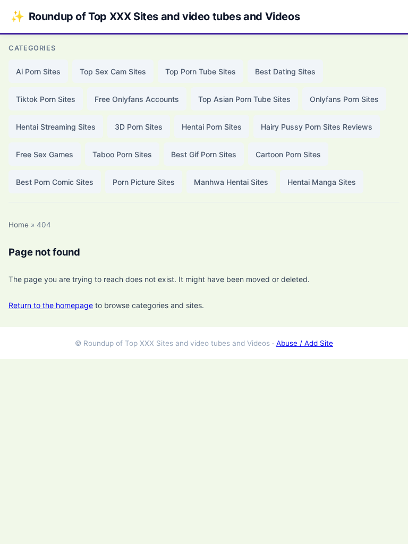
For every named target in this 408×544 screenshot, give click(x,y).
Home (18, 224)
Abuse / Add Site (304, 343)
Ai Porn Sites (38, 71)
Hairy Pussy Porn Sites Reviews (316, 126)
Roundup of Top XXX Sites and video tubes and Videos (155, 16)
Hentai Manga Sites (321, 181)
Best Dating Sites (285, 71)
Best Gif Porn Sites (203, 154)
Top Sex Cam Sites (113, 71)
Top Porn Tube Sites (200, 71)
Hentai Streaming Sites (56, 126)
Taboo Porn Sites (122, 154)
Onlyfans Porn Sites (344, 99)
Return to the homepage (50, 305)
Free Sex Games (44, 154)
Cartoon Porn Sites (288, 154)
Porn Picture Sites (144, 181)
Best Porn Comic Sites (55, 181)
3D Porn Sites (139, 126)
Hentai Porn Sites (212, 126)
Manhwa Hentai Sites (231, 181)
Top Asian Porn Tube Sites (244, 99)
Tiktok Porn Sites (45, 99)
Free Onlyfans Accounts (137, 99)
